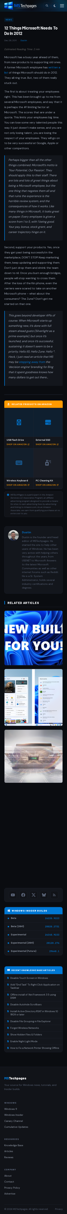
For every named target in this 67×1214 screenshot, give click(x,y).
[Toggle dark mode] (54, 6)
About (8, 1175)
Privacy (59, 1209)
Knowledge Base (13, 1145)
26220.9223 (52, 918)
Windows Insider (13, 1114)
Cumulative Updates (16, 1126)
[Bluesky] (44, 895)
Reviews (8, 1157)
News (9, 19)
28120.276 (52, 943)
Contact (9, 1181)
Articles (8, 1151)
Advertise (9, 1193)
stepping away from (32, 362)
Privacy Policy (12, 1187)
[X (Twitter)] (34, 895)
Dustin (24, 40)
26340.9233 (52, 934)
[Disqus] (33, 836)
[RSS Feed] (54, 895)
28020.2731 (52, 926)
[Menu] (62, 6)
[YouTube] (13, 895)
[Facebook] (23, 895)
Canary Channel (13, 1121)
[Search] (47, 6)
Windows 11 (10, 1109)
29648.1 (54, 951)
